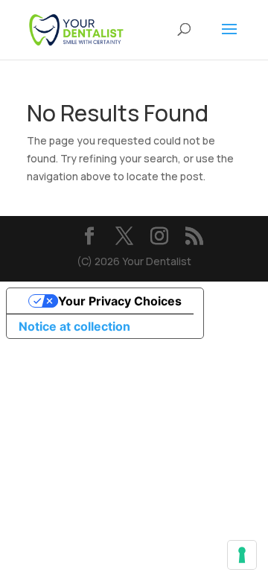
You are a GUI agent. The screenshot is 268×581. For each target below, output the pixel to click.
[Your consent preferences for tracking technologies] (242, 555)
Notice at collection (74, 326)
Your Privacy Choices (120, 300)
